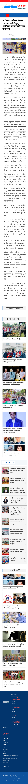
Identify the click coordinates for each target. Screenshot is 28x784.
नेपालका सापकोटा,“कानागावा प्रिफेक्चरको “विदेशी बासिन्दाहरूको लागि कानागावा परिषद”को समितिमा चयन (12, 430)
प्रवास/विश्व (21, 777)
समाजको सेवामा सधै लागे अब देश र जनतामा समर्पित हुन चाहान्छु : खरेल (17, 522)
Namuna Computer (17, 781)
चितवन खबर (14, 775)
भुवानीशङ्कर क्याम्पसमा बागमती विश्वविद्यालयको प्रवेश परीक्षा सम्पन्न (17, 470)
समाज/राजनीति (8, 775)
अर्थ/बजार (5, 777)
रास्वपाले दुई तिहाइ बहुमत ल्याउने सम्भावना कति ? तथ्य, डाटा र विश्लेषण (17, 480)
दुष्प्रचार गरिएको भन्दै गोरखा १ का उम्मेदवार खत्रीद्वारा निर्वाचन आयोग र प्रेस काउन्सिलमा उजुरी (17, 490)
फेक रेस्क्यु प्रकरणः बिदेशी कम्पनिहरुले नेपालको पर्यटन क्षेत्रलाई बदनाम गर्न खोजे (16, 532)
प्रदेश (16, 777)
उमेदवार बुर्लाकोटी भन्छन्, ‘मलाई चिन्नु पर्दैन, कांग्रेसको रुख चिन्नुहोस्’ (17, 541)
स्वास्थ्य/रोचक (10, 779)
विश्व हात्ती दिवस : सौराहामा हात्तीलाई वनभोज (13, 339)
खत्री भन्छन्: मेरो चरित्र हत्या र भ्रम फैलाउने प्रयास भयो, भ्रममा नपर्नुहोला (17, 500)
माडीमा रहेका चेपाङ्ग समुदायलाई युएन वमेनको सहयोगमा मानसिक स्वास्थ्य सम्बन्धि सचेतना (13, 684)
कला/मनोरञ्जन (21, 775)
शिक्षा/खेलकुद (11, 777)
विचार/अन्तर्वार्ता (17, 779)
